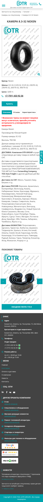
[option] (21, 51)
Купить (9, 104)
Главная (5, 365)
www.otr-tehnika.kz (11, 410)
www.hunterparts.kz (11, 428)
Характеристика (29, 112)
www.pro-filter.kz (10, 441)
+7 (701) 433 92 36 (14, 95)
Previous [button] (3, 281)
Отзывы (16, 112)
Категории (6, 368)
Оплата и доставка (9, 371)
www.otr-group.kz (10, 404)
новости (7, 470)
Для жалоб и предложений (34, 4)
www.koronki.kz (10, 416)
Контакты (5, 381)
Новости (5, 378)
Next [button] (39, 281)
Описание (7, 112)
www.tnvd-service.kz (11, 422)
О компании (6, 375)
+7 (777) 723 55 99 (11, 348)
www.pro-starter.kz (11, 434)
